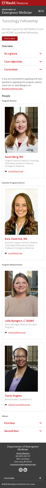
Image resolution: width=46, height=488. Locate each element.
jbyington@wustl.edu (12, 88)
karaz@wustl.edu (15, 253)
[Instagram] (21, 470)
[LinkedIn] (25, 470)
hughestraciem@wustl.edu (19, 404)
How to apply (9, 38)
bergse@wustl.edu (15, 171)
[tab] (23, 53)
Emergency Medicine (17, 12)
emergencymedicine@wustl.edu (23, 464)
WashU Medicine (23, 453)
